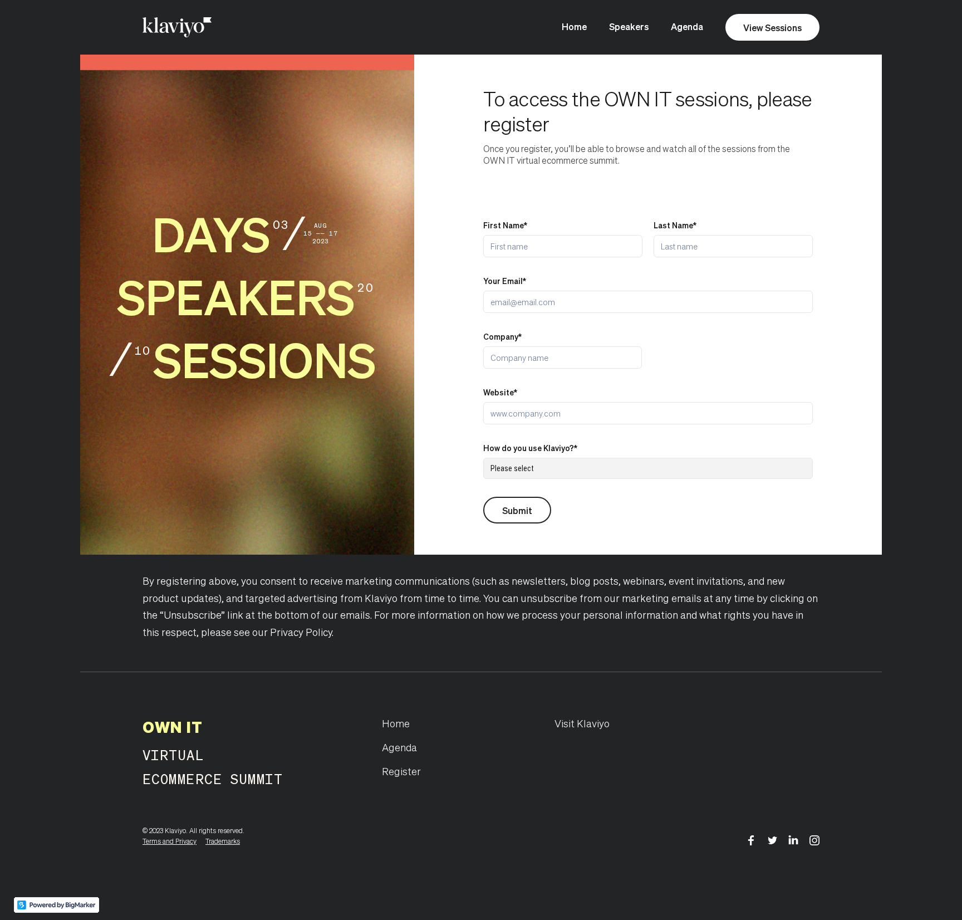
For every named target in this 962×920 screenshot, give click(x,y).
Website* (500, 392)
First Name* (505, 225)
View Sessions (772, 27)
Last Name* (675, 225)
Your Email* (504, 281)
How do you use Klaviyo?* (530, 448)
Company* (502, 336)
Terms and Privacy (170, 841)
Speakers (629, 26)
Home (574, 26)
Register (401, 771)
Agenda (687, 26)
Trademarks (222, 841)
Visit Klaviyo (582, 723)
